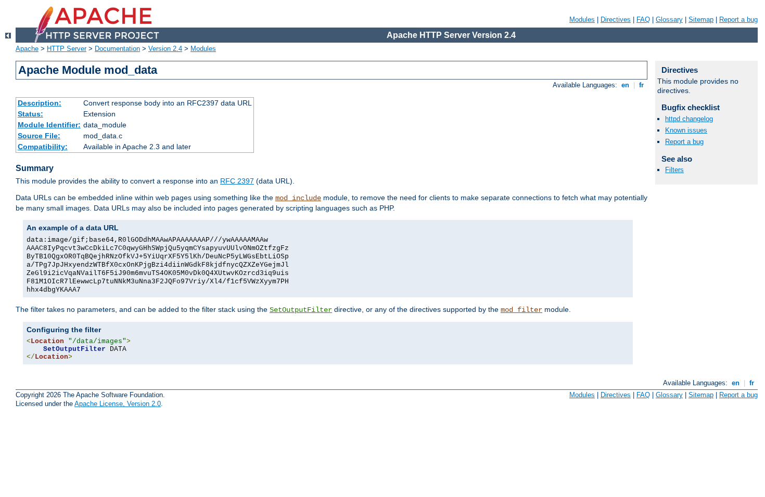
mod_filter (521, 310)
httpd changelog (689, 119)
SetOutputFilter (301, 310)
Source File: (39, 136)
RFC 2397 (237, 181)
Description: (39, 103)
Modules (582, 19)
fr (641, 85)
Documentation (117, 49)
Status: (30, 114)
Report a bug (738, 19)
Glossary (669, 19)
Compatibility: (43, 146)
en (625, 85)
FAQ (643, 19)
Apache (27, 49)
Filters (674, 170)
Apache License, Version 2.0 (117, 404)
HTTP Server (66, 49)
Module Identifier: (49, 125)
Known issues (686, 130)
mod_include (298, 198)
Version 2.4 (165, 49)
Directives (616, 19)
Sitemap (700, 19)
